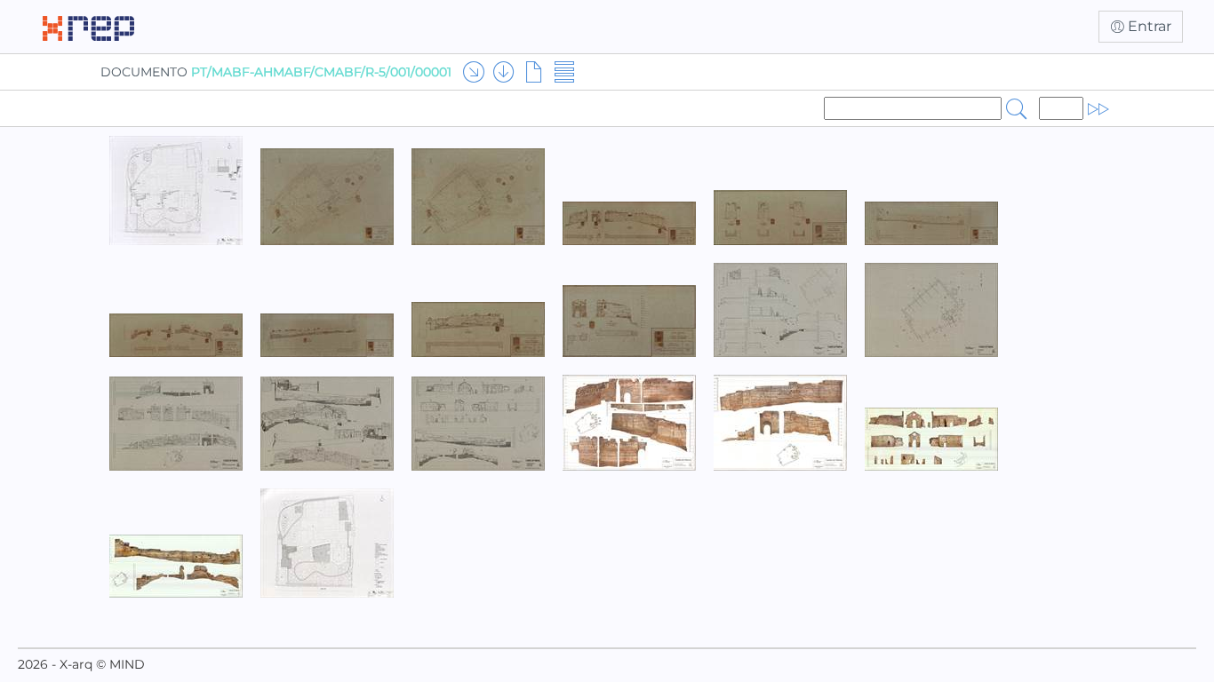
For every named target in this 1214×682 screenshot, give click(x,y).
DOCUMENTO (275, 72)
